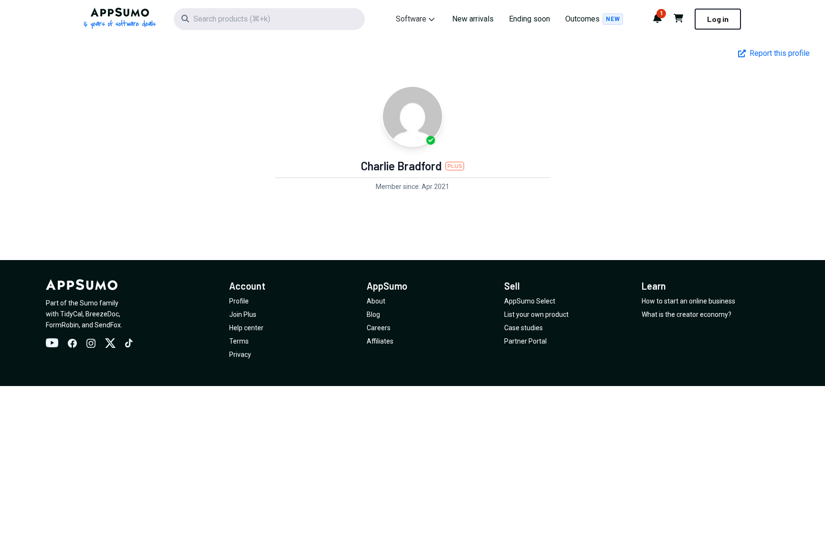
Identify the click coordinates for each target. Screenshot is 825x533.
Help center (246, 328)
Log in (718, 18)
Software (411, 18)
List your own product (536, 314)
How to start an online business (688, 301)
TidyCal (71, 314)
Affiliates (380, 341)
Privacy (240, 354)
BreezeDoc (102, 314)
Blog (373, 314)
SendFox (108, 325)
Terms (239, 341)
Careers (379, 328)
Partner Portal (525, 341)
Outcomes (592, 18)
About (376, 301)
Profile (239, 301)
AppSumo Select (529, 301)
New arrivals (473, 18)
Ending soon (529, 18)
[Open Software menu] (431, 19)
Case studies (523, 328)
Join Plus (242, 314)
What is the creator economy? (686, 314)
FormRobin (62, 325)
